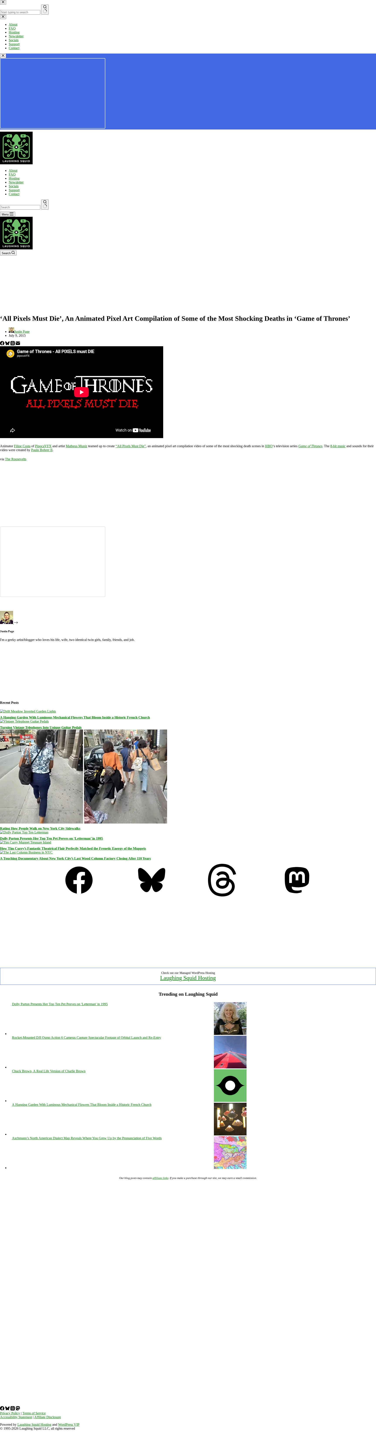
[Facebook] (2, 344)
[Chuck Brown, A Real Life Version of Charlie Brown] (230, 1101)
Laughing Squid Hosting (188, 978)
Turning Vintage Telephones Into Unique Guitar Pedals (41, 727)
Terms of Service (34, 1413)
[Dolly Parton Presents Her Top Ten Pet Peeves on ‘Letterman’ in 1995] (24, 832)
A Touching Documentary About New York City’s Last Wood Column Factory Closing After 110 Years (75, 858)
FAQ (12, 174)
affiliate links (160, 1178)
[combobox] (20, 207)
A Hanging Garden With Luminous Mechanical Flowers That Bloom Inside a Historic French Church (75, 717)
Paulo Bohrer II (41, 450)
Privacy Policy (10, 1413)
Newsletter (16, 182)
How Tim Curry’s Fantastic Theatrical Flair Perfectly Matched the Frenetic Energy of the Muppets (73, 848)
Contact (14, 194)
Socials (13, 186)
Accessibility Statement (16, 1417)
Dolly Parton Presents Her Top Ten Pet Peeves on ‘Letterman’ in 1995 (51, 838)
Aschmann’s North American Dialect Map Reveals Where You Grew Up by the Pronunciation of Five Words (87, 1138)
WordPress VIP (68, 1424)
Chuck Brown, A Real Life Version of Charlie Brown (49, 1071)
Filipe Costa (22, 446)
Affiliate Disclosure (47, 1417)
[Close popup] (3, 56)
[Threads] (13, 344)
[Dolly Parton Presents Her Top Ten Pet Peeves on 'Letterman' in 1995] (230, 1034)
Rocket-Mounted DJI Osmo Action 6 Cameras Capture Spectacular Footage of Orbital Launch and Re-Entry (86, 1037)
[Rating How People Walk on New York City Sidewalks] (83, 822)
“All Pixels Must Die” (131, 446)
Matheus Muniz (76, 446)
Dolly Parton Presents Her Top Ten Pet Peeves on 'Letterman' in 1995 (60, 1004)
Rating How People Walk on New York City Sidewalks (40, 828)
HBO (269, 446)
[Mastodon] (297, 895)
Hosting (14, 178)
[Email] (18, 344)
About (13, 170)
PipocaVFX (43, 446)
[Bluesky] (7, 344)
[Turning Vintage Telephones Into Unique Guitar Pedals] (24, 721)
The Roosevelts (15, 459)
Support (14, 190)
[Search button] (45, 205)
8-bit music (338, 446)
